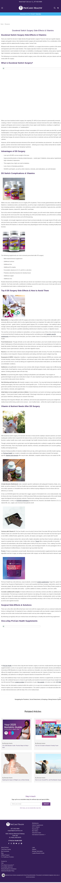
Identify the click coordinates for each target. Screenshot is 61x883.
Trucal (37, 541)
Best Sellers (35, 830)
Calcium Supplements (37, 825)
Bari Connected (5, 851)
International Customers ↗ (38, 834)
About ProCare (5, 847)
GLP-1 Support (36, 827)
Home (2, 24)
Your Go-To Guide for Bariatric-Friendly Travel (46, 745)
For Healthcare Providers (7, 857)
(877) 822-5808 (15, 828)
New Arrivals (35, 829)
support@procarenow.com (15, 830)
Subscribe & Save (36, 832)
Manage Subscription (37, 851)
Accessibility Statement (7, 867)
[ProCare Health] (30, 7)
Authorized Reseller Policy (7, 870)
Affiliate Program (5, 855)
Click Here (38, 14)
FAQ (2, 863)
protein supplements (43, 582)
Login (33, 847)
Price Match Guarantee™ (7, 865)
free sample (41, 682)
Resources (7, 24)
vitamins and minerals (12, 455)
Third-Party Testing (6, 849)
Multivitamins (35, 823)
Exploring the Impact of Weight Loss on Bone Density (15, 779)
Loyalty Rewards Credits (38, 853)
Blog (2, 853)
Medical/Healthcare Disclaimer (8, 868)
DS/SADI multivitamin (23, 500)
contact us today (19, 682)
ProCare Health (7, 453)
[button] (3, 875)
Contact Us (4, 861)
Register (34, 849)
